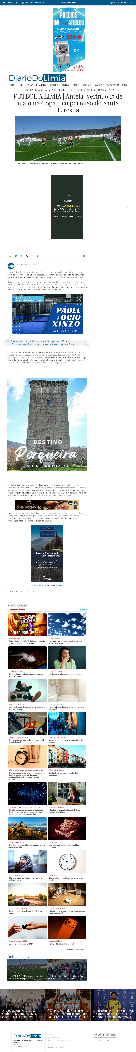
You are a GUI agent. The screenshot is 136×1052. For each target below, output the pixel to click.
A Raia (30, 85)
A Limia (20, 85)
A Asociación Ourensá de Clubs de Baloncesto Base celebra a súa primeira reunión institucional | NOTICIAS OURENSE (19, 1016)
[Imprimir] (78, 255)
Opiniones (54, 85)
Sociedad (66, 85)
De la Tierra (41, 85)
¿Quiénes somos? (53, 1038)
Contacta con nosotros (116, 85)
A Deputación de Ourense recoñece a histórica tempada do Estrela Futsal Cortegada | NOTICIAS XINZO (67, 1015)
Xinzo (11, 85)
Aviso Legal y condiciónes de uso (59, 1041)
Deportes (87, 85)
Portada (51, 1035)
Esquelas (51, 1044)
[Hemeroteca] (130, 2)
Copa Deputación (22, 605)
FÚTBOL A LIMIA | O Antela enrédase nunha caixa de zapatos (25, 977)
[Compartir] (108, 2)
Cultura (98, 85)
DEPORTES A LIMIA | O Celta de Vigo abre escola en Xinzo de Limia (65, 977)
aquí (33, 591)
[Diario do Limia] (37, 78)
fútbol (13, 605)
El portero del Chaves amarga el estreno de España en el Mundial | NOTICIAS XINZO (113, 1013)
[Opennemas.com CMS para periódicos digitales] (105, 1037)
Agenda (76, 85)
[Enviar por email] (84, 255)
